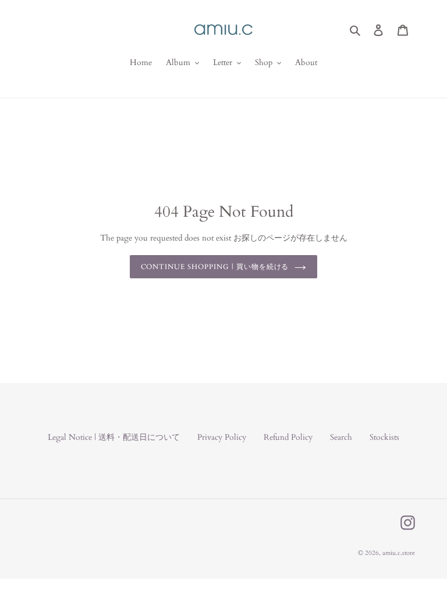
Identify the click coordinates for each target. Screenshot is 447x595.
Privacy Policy (221, 437)
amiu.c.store (398, 553)
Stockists (384, 437)
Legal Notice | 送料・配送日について (114, 437)
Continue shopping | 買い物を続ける (215, 266)
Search (341, 437)
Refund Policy (288, 437)
